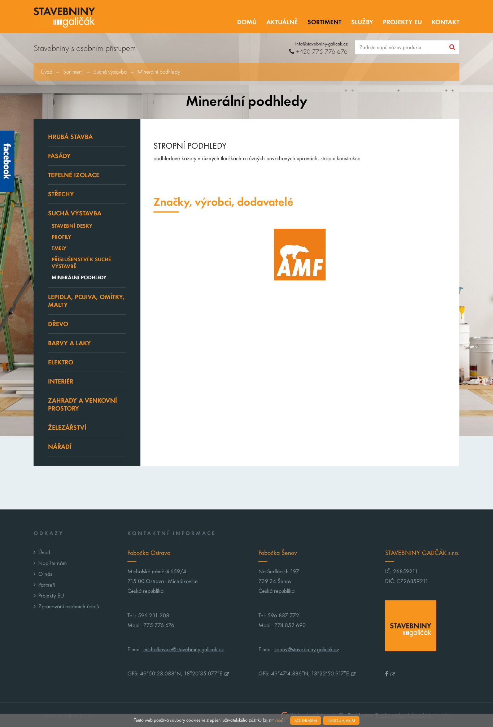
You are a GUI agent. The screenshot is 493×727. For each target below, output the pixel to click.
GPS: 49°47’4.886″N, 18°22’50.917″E (303, 673)
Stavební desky (72, 226)
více (278, 720)
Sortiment (324, 22)
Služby (362, 22)
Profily (61, 237)
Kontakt (445, 22)
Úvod (46, 72)
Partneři (46, 584)
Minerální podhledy (79, 277)
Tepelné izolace (73, 175)
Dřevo (58, 324)
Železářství (67, 428)
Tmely (59, 248)
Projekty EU (402, 22)
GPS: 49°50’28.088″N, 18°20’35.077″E (174, 673)
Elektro (60, 362)
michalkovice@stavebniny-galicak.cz (183, 649)
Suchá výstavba (110, 72)
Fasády (59, 156)
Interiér (60, 381)
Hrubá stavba (70, 137)
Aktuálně (282, 22)
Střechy (61, 194)
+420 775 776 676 (321, 52)
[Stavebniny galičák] (64, 18)
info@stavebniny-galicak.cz (321, 44)
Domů (247, 22)
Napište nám (52, 563)
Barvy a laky (69, 343)
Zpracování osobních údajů (68, 606)
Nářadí (59, 447)
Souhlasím (306, 720)
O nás (45, 573)
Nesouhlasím (341, 720)
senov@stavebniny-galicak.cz (306, 649)
